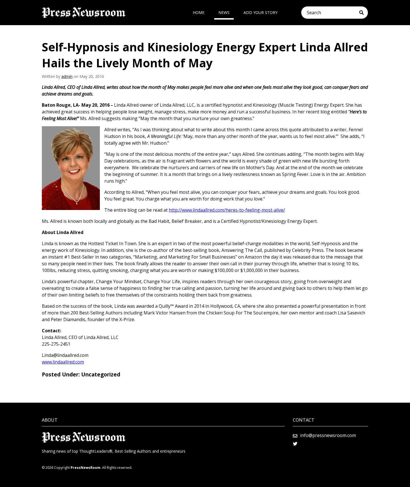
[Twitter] (295, 443)
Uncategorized (100, 374)
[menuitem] (198, 13)
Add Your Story (260, 12)
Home (198, 12)
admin (67, 76)
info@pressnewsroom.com (328, 435)
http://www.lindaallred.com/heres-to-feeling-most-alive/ (227, 210)
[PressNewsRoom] (84, 12)
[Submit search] (363, 12)
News (224, 12)
